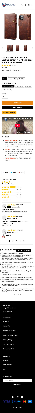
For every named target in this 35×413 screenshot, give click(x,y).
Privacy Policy (7, 340)
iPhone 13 (28, 86)
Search (5, 360)
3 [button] (16, 241)
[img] (11, 205)
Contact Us (6, 326)
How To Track (7, 365)
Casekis (20, 407)
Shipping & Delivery (9, 330)
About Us (6, 321)
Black (10, 79)
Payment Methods (8, 349)
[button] (6, 65)
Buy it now (17, 107)
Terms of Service (8, 344)
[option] (10, 48)
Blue (15, 79)
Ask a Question (24, 250)
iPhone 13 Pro (19, 86)
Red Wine (21, 79)
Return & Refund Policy (10, 335)
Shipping (4, 70)
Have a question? (9, 112)
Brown (4, 79)
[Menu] (32, 5)
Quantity (4, 93)
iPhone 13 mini (7, 89)
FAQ (4, 369)
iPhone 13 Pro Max (8, 86)
